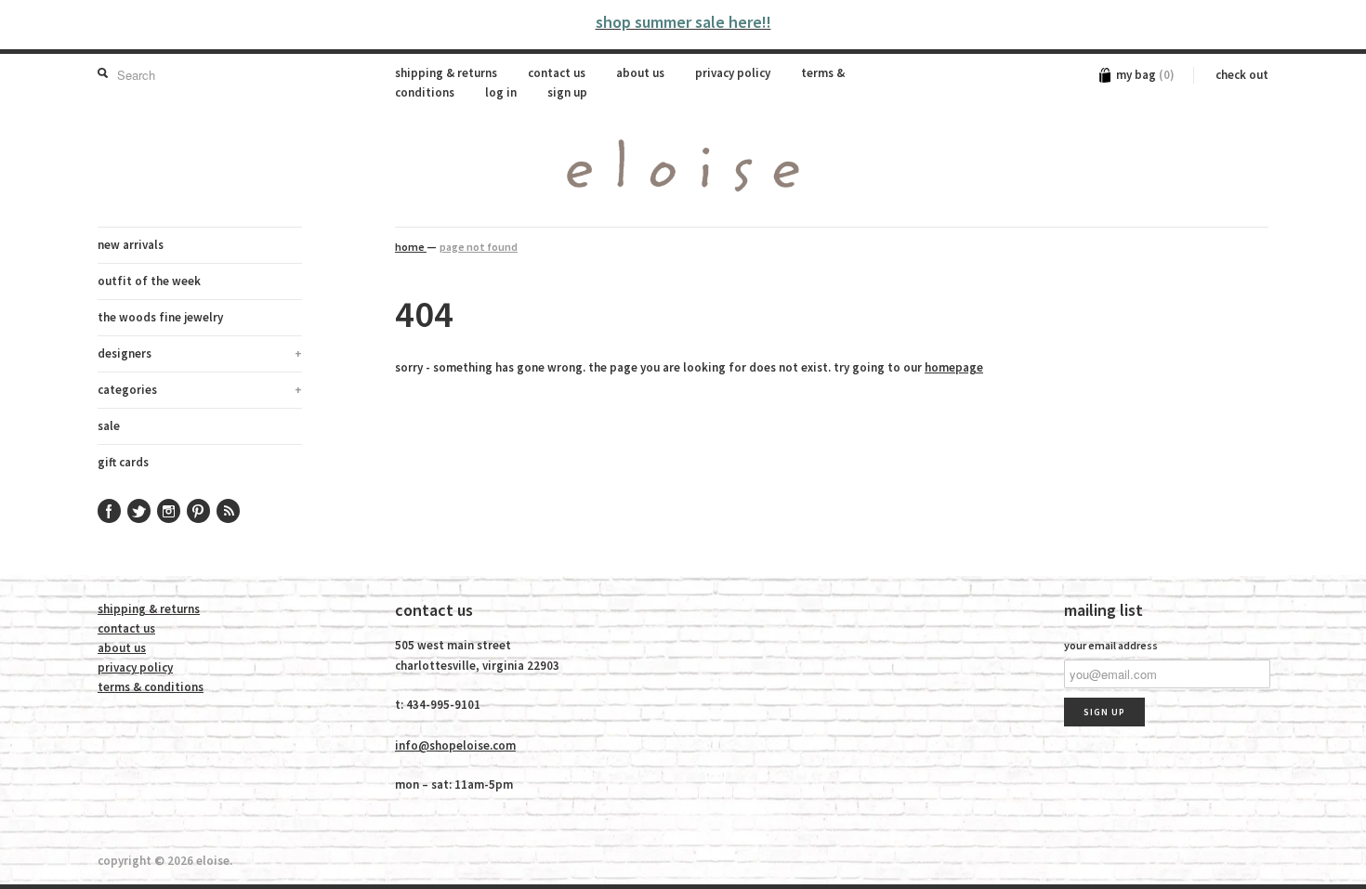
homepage (954, 367)
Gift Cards (123, 462)
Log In (501, 92)
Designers (200, 353)
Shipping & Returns (446, 73)
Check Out (1241, 75)
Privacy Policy (732, 73)
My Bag (1145, 75)
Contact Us (556, 73)
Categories (200, 390)
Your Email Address (1111, 645)
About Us (640, 73)
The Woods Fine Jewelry (160, 317)
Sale (109, 426)
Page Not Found (479, 247)
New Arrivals (131, 245)
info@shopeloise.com (455, 745)
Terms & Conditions (151, 687)
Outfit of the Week (149, 281)
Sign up (567, 92)
